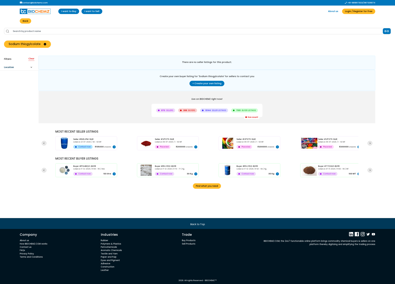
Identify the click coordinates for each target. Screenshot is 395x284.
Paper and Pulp (108, 256)
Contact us (25, 247)
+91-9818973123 (355, 2)
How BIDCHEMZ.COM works (33, 243)
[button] (19, 68)
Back (25, 21)
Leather (105, 270)
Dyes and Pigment (110, 260)
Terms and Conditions (31, 256)
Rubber (104, 240)
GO (386, 31)
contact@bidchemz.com (35, 2)
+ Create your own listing (206, 83)
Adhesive (105, 263)
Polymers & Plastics (111, 243)
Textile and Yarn (109, 253)
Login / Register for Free (358, 11)
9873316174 (369, 2)
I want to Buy (68, 11)
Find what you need (207, 185)
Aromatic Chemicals (111, 250)
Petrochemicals (109, 247)
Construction (107, 266)
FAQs (22, 250)
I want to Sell (91, 11)
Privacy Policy (27, 253)
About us (333, 11)
